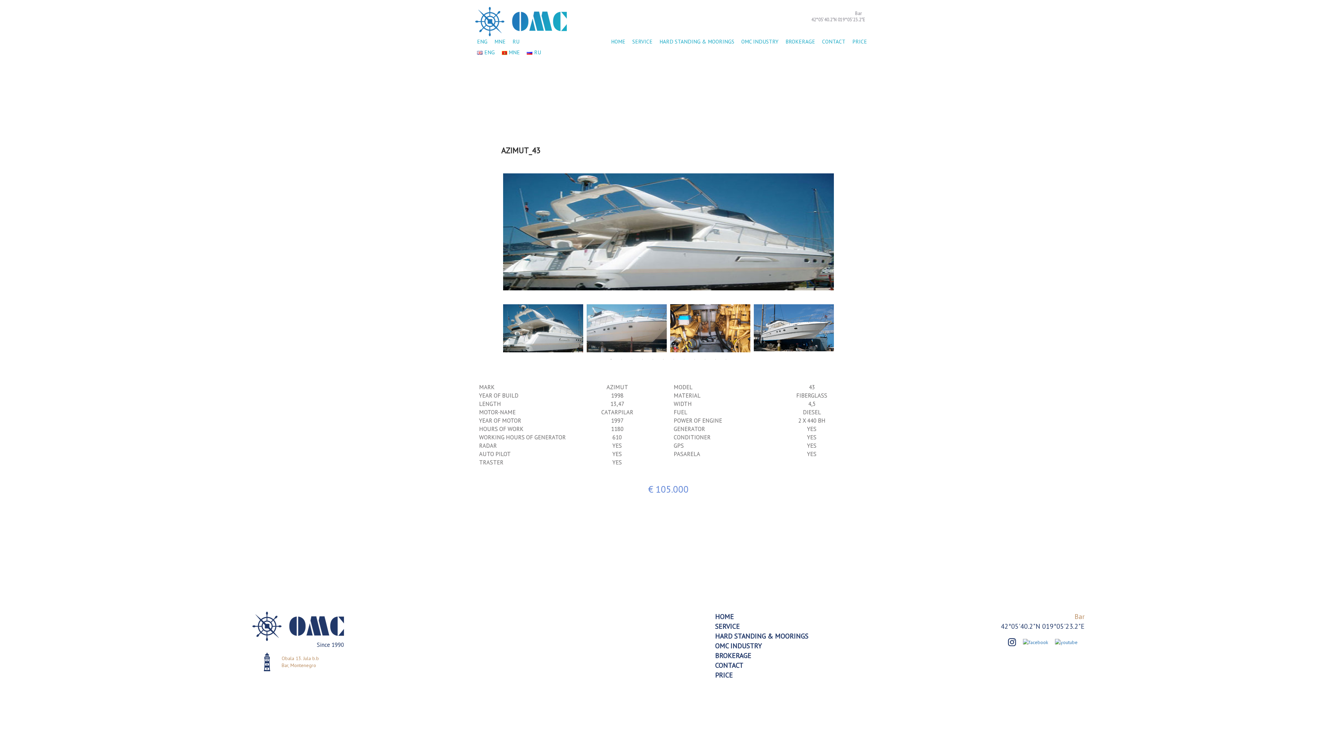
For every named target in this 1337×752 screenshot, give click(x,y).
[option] (668, 232)
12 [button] (725, 359)
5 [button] (652, 359)
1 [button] (611, 359)
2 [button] (621, 359)
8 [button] (684, 359)
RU (516, 41)
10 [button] (705, 359)
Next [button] (840, 231)
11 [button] (715, 359)
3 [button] (631, 359)
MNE (500, 41)
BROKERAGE (800, 41)
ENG (482, 41)
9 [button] (694, 359)
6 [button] (663, 359)
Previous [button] (496, 231)
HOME (618, 41)
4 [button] (642, 359)
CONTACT (833, 41)
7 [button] (673, 359)
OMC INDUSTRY (760, 41)
